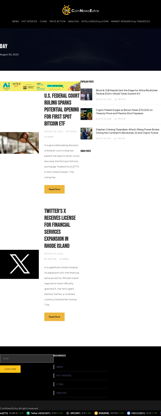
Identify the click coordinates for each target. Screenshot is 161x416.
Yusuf (73, 131)
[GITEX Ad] (40, 86)
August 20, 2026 (103, 99)
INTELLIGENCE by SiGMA (95, 21)
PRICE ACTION (58, 21)
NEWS (15, 21)
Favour (52, 259)
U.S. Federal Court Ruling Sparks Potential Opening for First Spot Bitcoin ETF (62, 109)
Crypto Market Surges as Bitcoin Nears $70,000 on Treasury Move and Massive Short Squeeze (124, 111)
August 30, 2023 (53, 131)
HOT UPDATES (29, 21)
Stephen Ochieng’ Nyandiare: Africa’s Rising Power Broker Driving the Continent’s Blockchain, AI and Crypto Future (127, 131)
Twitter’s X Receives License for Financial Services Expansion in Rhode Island (60, 229)
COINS (43, 21)
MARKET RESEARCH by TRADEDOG (130, 21)
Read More (54, 189)
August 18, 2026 (103, 138)
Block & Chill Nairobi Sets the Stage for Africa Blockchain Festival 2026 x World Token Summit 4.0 (127, 92)
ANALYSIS (73, 21)
